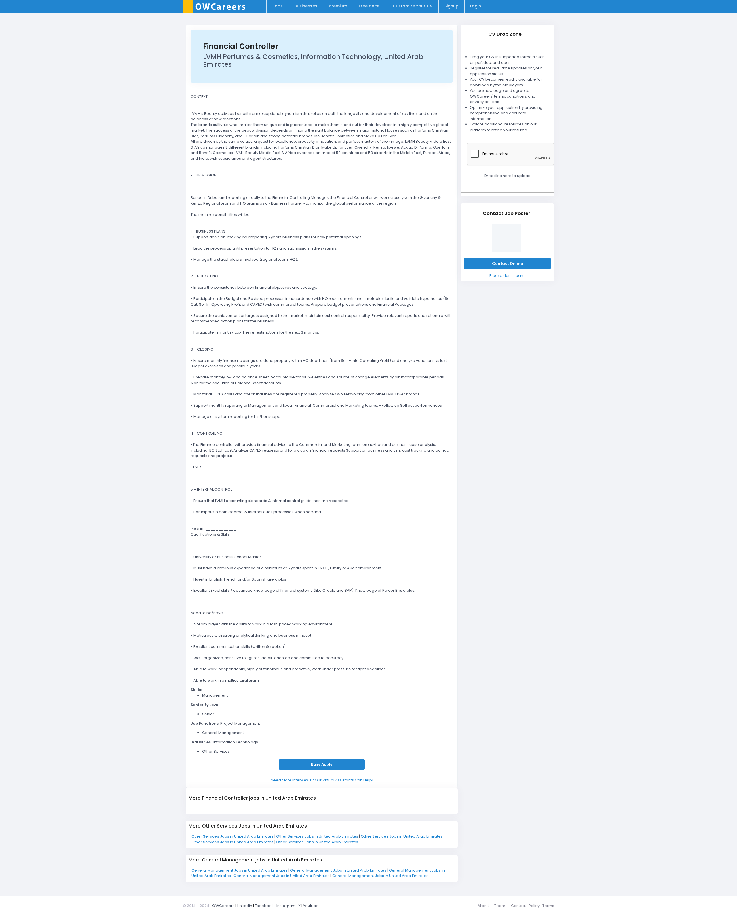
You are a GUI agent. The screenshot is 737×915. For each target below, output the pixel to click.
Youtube (311, 905)
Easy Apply (322, 764)
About (483, 905)
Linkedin (244, 905)
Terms (548, 905)
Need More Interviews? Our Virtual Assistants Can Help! (322, 780)
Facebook (264, 905)
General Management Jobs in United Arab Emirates (239, 870)
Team (499, 905)
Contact (518, 905)
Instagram (286, 905)
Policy (534, 905)
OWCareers (223, 905)
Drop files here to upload (507, 175)
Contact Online (507, 263)
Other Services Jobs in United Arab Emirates (232, 836)
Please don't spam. (507, 275)
